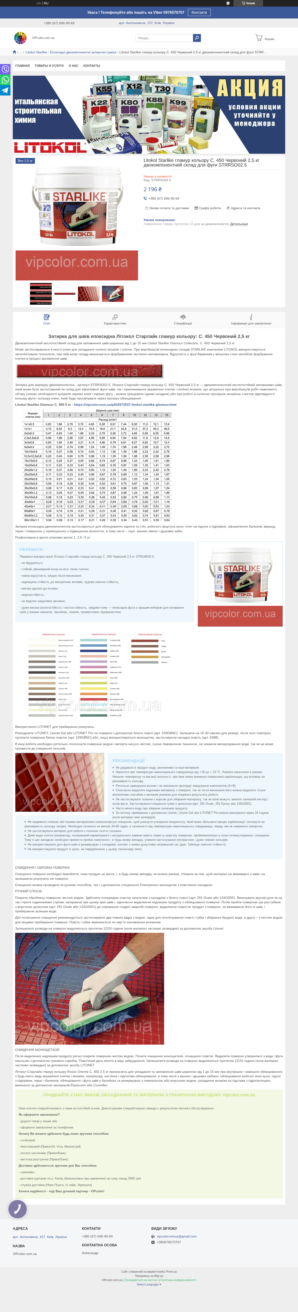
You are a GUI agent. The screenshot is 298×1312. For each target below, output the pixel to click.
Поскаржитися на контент (141, 1280)
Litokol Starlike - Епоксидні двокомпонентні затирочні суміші (71, 52)
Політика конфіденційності (178, 1280)
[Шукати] (197, 38)
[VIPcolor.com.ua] (21, 38)
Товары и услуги (49, 66)
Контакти (199, 12)
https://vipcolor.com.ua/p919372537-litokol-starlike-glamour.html (125, 404)
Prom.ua (171, 1271)
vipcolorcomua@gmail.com (177, 1236)
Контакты (91, 66)
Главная (22, 66)
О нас (73, 66)
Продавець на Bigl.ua (149, 1276)
